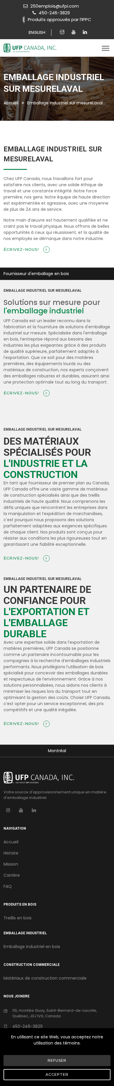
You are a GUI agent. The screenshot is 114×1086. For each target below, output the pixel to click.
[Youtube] (74, 32)
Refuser (57, 1060)
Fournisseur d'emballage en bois (36, 274)
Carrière (12, 875)
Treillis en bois (18, 918)
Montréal (57, 751)
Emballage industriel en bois (32, 946)
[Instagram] (63, 32)
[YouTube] (21, 810)
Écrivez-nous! (22, 249)
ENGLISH (37, 32)
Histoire (11, 853)
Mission (11, 864)
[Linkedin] (85, 32)
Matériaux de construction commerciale (45, 978)
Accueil (11, 103)
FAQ (8, 886)
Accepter (57, 1074)
